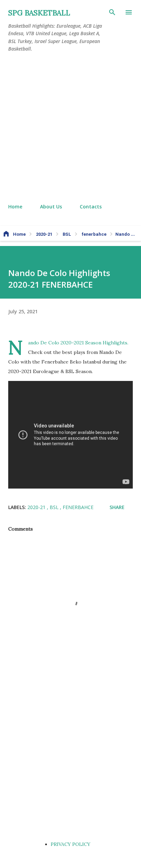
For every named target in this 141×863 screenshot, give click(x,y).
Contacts (91, 206)
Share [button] (117, 507)
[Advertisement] (70, 128)
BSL (55, 507)
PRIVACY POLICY (70, 844)
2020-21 (37, 507)
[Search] (112, 12)
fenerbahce (78, 507)
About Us (51, 206)
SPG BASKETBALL (39, 12)
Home (15, 206)
